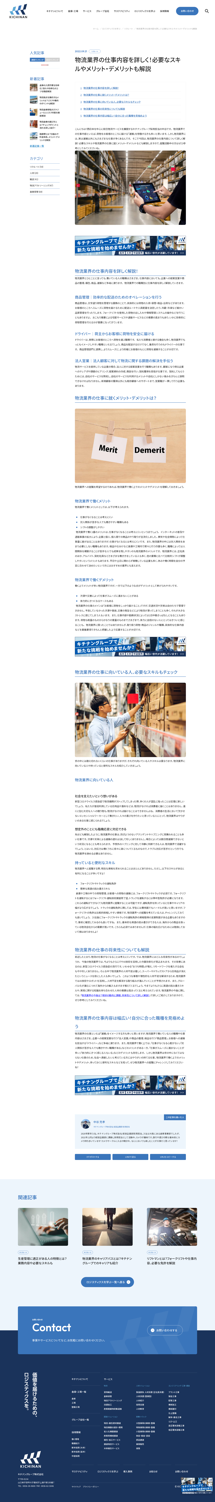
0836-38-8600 (29, 1486)
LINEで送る (130, 1156)
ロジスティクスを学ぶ (108, 1471)
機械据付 (172, 1408)
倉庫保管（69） (36, 191)
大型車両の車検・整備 (145, 1423)
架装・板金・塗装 (143, 1435)
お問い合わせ (187, 11)
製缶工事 (172, 1396)
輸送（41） (34, 179)
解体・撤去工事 (174, 1417)
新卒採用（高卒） (79, 1451)
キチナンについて (80, 1379)
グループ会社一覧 (80, 1419)
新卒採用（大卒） (79, 1447)
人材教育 (140, 1408)
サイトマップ (76, 1486)
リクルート (94, 51)
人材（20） (34, 173)
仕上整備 (172, 1413)
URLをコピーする (168, 1156)
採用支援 (140, 1404)
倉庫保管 (108, 1396)
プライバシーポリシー (91, 1486)
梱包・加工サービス (112, 1439)
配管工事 (172, 1400)
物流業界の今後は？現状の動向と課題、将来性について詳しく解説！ (115, 995)
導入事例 (127, 1471)
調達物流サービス (111, 1444)
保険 (138, 1448)
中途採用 (76, 1456)
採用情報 (76, 1432)
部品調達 (140, 1439)
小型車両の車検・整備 (145, 1431)
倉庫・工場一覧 (79, 1391)
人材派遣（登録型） (144, 1396)
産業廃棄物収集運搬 (113, 1408)
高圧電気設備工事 (176, 1425)
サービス (108, 1379)
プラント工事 (173, 1392)
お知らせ (153, 1471)
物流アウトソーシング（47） (42, 185)
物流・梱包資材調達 (112, 1423)
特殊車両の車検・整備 (145, 1427)
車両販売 (140, 1444)
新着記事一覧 (37, 146)
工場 (74, 1402)
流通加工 (108, 1404)
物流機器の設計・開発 (113, 1427)
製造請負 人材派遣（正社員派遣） (150, 1392)
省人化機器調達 (111, 1431)
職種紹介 (76, 1443)
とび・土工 (172, 1421)
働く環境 (75, 1439)
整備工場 (76, 1407)
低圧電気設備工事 (176, 1429)
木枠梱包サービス (111, 1448)
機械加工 (172, 1404)
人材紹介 (140, 1400)
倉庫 (74, 1398)
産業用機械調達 (111, 1435)
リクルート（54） (37, 166)
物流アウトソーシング (113, 1400)
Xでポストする (93, 1156)
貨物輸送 (108, 1392)
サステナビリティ (79, 1471)
